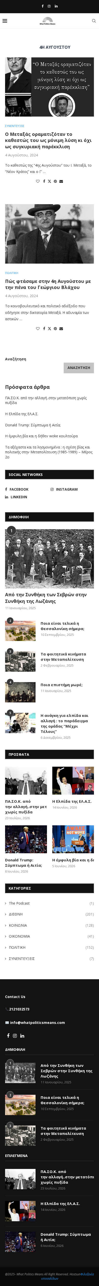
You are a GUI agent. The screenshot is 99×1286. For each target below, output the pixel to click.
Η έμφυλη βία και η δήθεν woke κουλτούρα (42, 435)
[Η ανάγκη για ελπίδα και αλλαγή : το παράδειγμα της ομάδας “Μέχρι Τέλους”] (20, 723)
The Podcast (51, 903)
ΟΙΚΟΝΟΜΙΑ (51, 936)
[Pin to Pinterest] (55, 181)
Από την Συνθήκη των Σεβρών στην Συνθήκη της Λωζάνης (46, 597)
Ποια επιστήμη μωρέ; (62, 684)
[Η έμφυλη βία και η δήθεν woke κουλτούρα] (73, 839)
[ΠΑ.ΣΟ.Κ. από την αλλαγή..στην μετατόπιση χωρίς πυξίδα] (26, 781)
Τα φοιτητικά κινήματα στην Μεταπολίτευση (63, 656)
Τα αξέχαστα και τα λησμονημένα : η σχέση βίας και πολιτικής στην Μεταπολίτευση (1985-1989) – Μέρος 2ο (48, 452)
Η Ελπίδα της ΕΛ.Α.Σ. (21, 413)
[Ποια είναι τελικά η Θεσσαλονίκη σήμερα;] (20, 631)
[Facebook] (42, 6)
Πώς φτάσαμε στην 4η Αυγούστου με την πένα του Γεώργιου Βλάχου (48, 284)
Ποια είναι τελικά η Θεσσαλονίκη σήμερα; (62, 626)
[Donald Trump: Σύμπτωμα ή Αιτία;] (26, 839)
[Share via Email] (61, 181)
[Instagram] (49, 6)
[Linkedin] (56, 6)
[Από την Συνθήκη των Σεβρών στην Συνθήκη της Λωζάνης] (49, 558)
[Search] (93, 20)
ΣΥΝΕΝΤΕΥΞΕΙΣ (51, 958)
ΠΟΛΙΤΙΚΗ (51, 947)
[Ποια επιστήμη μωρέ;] (20, 692)
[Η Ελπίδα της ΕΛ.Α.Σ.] (73, 781)
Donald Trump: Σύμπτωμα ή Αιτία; (33, 425)
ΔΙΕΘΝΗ (51, 914)
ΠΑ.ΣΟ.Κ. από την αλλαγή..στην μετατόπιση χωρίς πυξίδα (26, 806)
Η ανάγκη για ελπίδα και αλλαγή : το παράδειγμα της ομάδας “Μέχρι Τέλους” (64, 723)
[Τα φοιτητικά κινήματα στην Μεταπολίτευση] (20, 661)
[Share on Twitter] (49, 181)
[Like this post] (38, 181)
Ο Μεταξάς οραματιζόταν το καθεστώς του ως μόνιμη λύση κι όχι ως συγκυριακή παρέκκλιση (48, 140)
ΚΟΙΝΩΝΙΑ (51, 925)
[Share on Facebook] (44, 181)
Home (9, 37)
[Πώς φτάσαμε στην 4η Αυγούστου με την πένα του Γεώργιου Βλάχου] (49, 233)
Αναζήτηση (15, 359)
